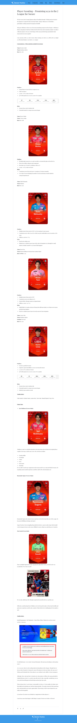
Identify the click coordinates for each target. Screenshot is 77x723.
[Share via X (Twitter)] (20, 708)
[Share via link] (23, 708)
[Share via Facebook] (17, 708)
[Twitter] (37, 719)
